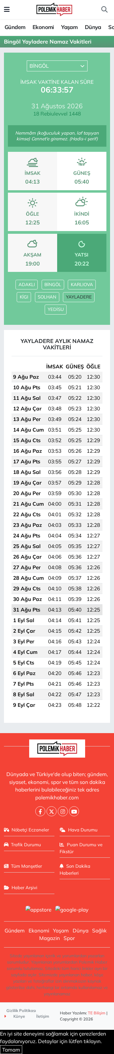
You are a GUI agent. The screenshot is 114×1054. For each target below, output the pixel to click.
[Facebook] (40, 811)
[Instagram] (63, 811)
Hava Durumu (83, 830)
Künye (18, 1016)
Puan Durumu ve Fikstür (81, 848)
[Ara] (104, 10)
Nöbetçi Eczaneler (30, 830)
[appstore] (38, 910)
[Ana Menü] (7, 9)
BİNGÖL (52, 284)
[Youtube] (74, 811)
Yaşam (69, 27)
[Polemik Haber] (54, 8)
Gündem (15, 27)
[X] (52, 811)
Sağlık (99, 930)
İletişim (42, 1016)
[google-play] (72, 910)
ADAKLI (27, 284)
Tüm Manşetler (26, 866)
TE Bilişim (96, 1012)
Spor (69, 938)
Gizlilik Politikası (21, 1010)
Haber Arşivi (24, 887)
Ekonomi (43, 27)
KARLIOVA (82, 284)
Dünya (93, 27)
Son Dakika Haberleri (75, 869)
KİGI (24, 297)
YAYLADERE (79, 297)
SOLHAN (47, 297)
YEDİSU (56, 309)
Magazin (49, 938)
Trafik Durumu (26, 844)
